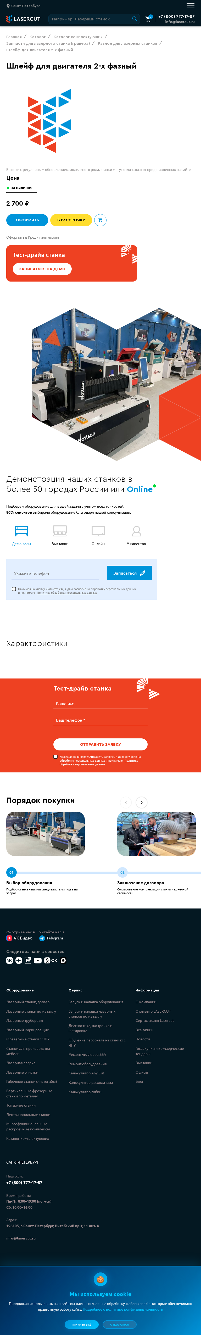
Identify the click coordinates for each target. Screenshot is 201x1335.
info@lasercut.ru (180, 22)
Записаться (125, 573)
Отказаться (119, 1324)
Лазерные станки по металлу (31, 1011)
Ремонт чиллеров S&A (87, 1054)
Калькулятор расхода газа (91, 1082)
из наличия (21, 188)
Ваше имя (66, 703)
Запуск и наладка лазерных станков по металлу (92, 1014)
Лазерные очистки (22, 1072)
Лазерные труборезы (24, 1020)
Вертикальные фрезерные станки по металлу (29, 1093)
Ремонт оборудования (88, 1063)
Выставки (144, 1062)
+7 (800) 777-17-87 (176, 16)
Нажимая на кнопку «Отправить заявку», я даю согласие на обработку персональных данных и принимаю (100, 760)
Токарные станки (21, 1105)
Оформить (27, 220)
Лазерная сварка (20, 1062)
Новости (143, 1038)
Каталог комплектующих (27, 1138)
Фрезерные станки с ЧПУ (27, 1038)
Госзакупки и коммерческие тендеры (160, 1051)
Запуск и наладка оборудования (96, 1001)
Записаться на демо (42, 268)
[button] (141, 802)
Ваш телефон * (70, 720)
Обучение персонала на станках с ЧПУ (97, 1042)
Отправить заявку (100, 744)
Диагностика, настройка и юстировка (90, 1028)
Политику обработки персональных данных (67, 592)
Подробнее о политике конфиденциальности (123, 1309)
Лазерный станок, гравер (27, 1001)
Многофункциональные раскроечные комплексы (28, 1126)
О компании (146, 1001)
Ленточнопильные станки (28, 1114)
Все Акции (144, 1029)
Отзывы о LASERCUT (153, 1011)
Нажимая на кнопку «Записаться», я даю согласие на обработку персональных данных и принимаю (77, 590)
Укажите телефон (31, 573)
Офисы (142, 1072)
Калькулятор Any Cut (86, 1072)
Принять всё (81, 1324)
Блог (140, 1081)
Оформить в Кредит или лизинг (33, 237)
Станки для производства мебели (28, 1051)
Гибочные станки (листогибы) (31, 1081)
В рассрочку (71, 220)
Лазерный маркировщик (27, 1029)
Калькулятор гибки (85, 1091)
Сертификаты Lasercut (155, 1020)
